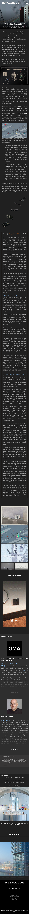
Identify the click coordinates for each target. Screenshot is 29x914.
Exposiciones (20, 782)
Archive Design (14, 834)
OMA (3, 32)
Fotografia (12, 785)
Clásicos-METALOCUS (10, 780)
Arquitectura (19, 777)
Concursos (21, 780)
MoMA (8, 101)
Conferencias (9, 782)
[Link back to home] (10, 3)
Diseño (7, 777)
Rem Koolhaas (22, 113)
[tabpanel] (14, 811)
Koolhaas (20, 108)
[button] (2, 811)
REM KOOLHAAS (7, 716)
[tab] (7, 777)
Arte (12, 777)
